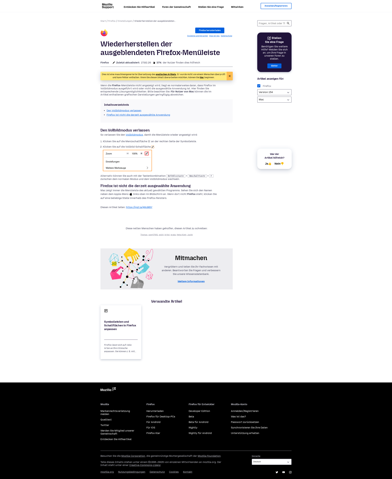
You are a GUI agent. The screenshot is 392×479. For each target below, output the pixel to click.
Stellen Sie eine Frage (211, 7)
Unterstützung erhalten (245, 433)
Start (103, 21)
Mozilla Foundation (209, 455)
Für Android (153, 422)
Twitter (104, 425)
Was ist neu (214, 36)
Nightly (193, 427)
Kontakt (187, 471)
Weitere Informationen (191, 281)
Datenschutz (226, 36)
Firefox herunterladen (210, 30)
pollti (161, 235)
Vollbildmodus (134, 134)
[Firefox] (104, 33)
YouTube (283, 472)
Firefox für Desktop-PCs (160, 416)
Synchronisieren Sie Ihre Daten (249, 427)
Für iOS (150, 427)
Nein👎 (279, 163)
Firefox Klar (153, 433)
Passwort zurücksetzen (245, 422)
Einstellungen (125, 21)
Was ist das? (238, 416)
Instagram (290, 472)
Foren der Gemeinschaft (176, 7)
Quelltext (106, 419)
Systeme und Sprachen (197, 36)
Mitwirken (237, 7)
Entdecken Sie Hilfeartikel (139, 7)
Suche (288, 23)
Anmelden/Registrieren (276, 6)
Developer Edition (199, 411)
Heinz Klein (181, 235)
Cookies (174, 471)
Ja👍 (268, 163)
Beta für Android (198, 422)
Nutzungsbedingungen (131, 471)
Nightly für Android (200, 433)
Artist (167, 235)
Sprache (256, 456)
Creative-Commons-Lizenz (144, 465)
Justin (190, 235)
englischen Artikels (166, 74)
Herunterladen (155, 411)
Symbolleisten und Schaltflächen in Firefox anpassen (120, 325)
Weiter (274, 66)
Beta (191, 416)
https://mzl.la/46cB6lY (139, 207)
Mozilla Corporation (133, 455)
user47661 (153, 235)
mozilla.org (107, 471)
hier (202, 77)
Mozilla (108, 389)
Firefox (112, 21)
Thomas (143, 235)
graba (173, 235)
